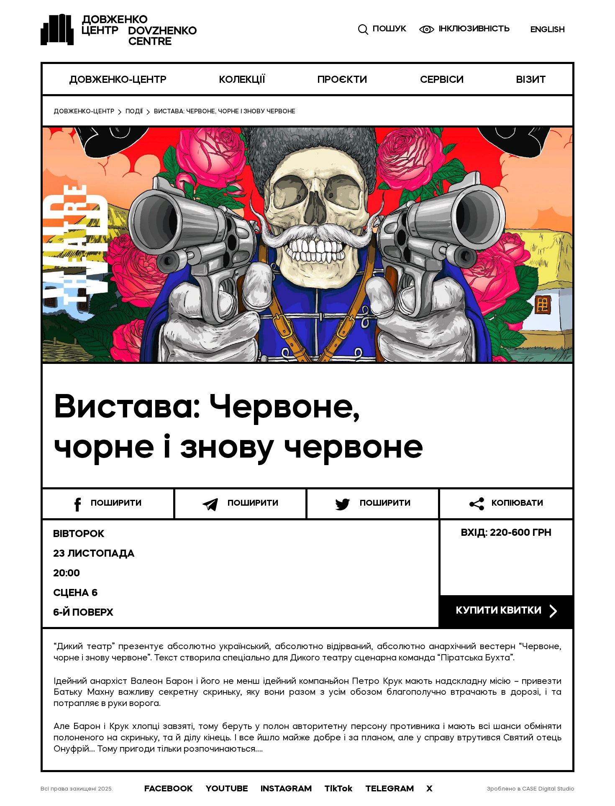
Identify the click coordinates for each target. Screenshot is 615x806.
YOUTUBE (226, 789)
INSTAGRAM (286, 789)
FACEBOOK (168, 789)
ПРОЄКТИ (342, 80)
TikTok (338, 789)
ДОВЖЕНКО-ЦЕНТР (118, 80)
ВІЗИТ (531, 80)
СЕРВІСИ (442, 80)
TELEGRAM (389, 789)
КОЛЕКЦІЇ (242, 80)
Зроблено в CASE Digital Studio (530, 789)
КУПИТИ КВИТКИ (498, 611)
